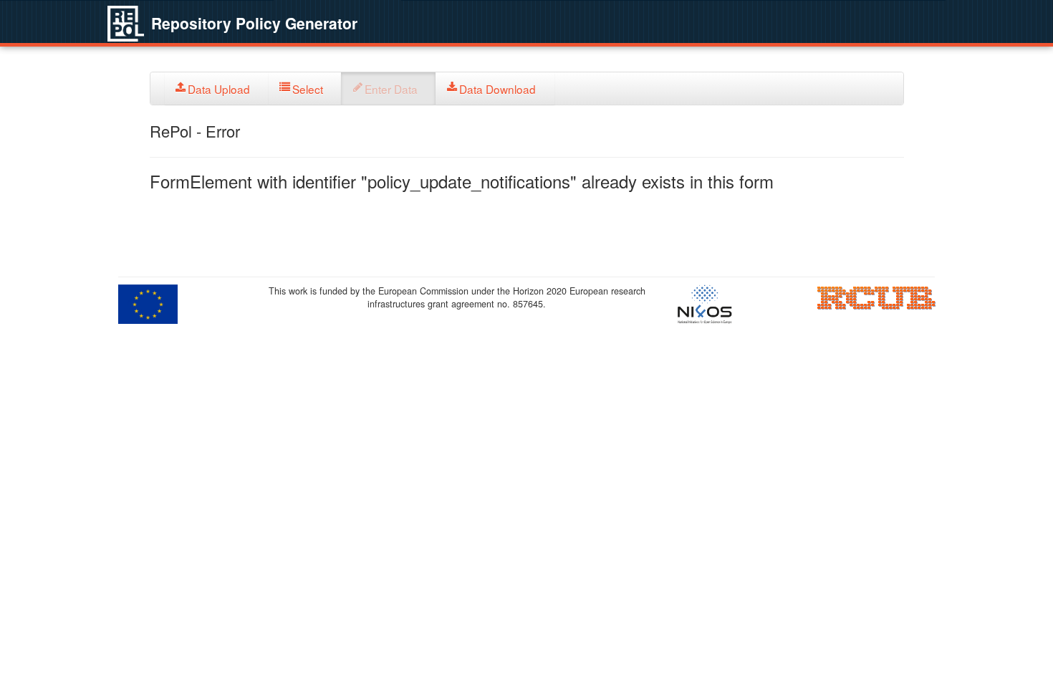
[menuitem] (216, 88)
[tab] (217, 88)
